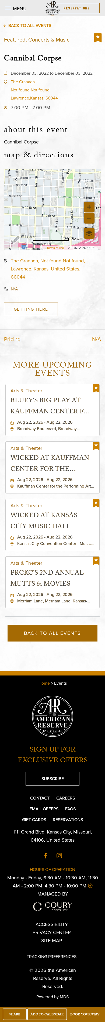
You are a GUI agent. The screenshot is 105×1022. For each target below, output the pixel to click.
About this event (36, 129)
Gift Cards (34, 820)
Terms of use (55, 247)
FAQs (70, 809)
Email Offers (44, 809)
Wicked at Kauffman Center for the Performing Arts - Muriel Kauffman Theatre (49, 464)
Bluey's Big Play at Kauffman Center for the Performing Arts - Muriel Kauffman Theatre (51, 407)
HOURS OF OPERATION (52, 869)
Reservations (68, 820)
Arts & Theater (26, 390)
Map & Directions (39, 156)
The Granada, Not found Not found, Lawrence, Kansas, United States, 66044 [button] (48, 268)
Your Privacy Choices (55, 948)
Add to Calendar (47, 1014)
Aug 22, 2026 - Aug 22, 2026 (44, 422)
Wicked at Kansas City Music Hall (43, 522)
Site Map (51, 940)
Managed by (52, 893)
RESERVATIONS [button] (77, 8)
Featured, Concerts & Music (36, 40)
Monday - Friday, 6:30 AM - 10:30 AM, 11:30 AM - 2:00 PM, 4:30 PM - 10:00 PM (52, 882)
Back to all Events (29, 25)
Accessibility (52, 924)
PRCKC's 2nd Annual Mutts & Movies (47, 579)
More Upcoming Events (52, 370)
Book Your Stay (84, 1014)
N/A (14, 289)
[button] (16, 8)
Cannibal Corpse (33, 58)
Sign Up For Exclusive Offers (53, 756)
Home (44, 683)
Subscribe (45, 777)
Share (14, 1014)
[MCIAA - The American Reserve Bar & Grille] (52, 8)
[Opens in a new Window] (45, 856)
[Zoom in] (89, 207)
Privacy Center (52, 932)
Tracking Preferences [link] (51, 957)
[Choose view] (89, 233)
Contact (40, 798)
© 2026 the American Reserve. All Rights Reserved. (52, 978)
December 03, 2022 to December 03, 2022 (52, 73)
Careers (65, 798)
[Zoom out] (89, 218)
